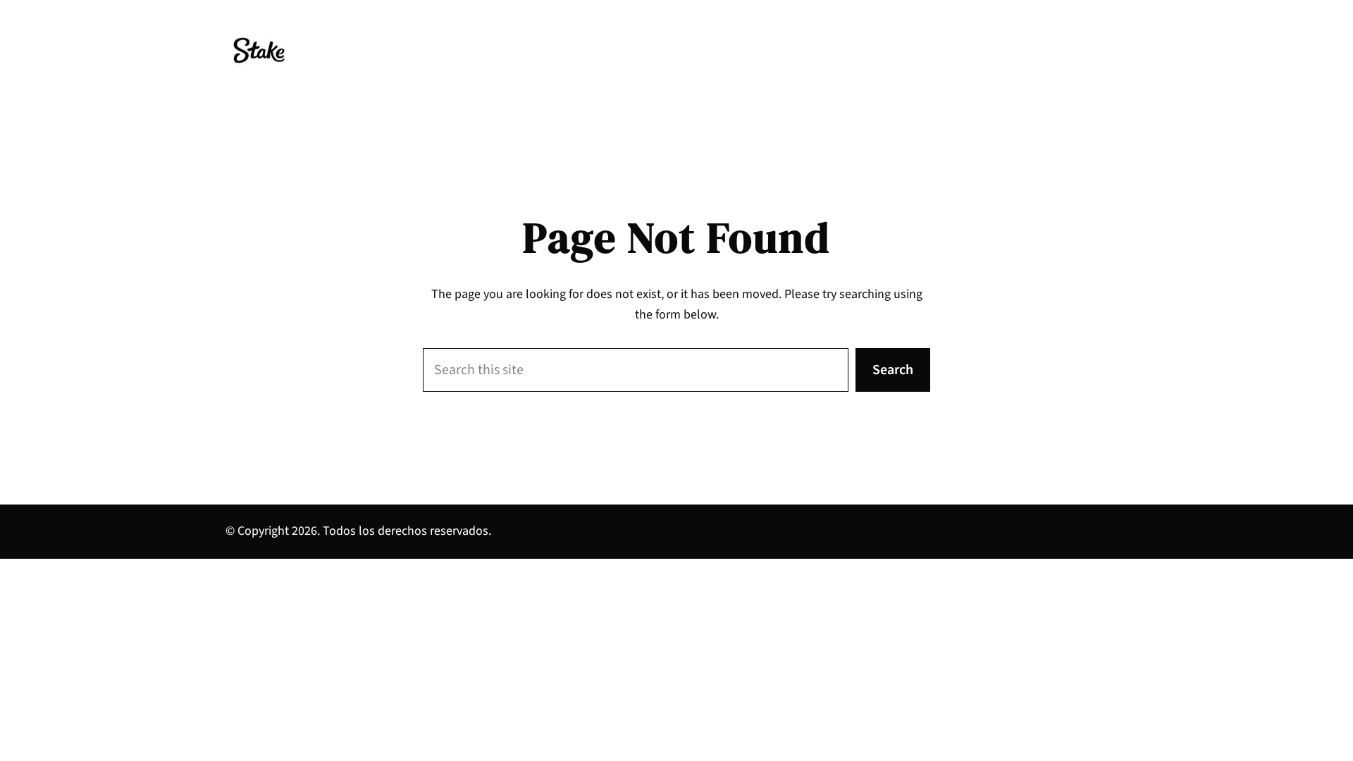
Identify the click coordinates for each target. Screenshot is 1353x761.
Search (892, 370)
